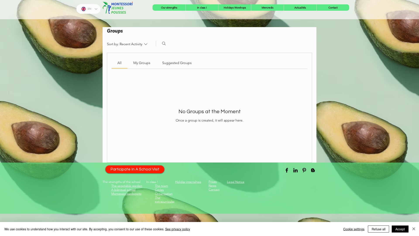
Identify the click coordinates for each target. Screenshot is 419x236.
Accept (400, 229)
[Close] (413, 229)
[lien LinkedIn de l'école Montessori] (295, 170)
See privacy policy (177, 229)
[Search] (164, 43)
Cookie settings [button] (353, 229)
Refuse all (378, 229)
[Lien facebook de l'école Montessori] (287, 170)
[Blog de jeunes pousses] (313, 170)
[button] (169, 7)
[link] (119, 63)
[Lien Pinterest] (304, 170)
